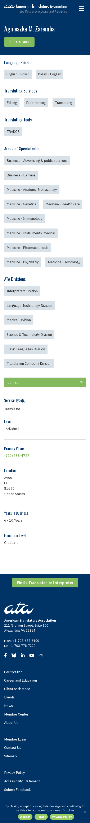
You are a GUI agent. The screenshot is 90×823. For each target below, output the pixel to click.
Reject (41, 816)
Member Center (16, 714)
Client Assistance (17, 689)
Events (9, 697)
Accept (25, 816)
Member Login (15, 739)
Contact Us (12, 748)
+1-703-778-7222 (22, 646)
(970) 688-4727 (17, 455)
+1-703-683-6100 (26, 641)
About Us (11, 723)
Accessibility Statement (22, 781)
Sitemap (10, 756)
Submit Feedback (17, 790)
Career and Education (20, 680)
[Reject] (85, 812)
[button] (81, 382)
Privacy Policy (14, 773)
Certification (13, 672)
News (8, 706)
